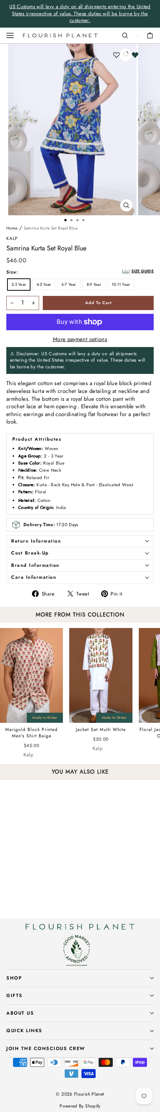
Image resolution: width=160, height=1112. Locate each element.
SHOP (14, 978)
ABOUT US (20, 1013)
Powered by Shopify (80, 1106)
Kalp (12, 238)
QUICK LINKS (24, 1030)
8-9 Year (94, 284)
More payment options (80, 339)
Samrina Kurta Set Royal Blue (51, 228)
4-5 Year (43, 284)
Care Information (33, 577)
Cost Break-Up (30, 553)
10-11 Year (121, 284)
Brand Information (35, 565)
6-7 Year (68, 284)
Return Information (36, 541)
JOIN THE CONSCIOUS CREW (45, 1048)
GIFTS (14, 995)
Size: (12, 272)
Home (11, 228)
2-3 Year (19, 284)
